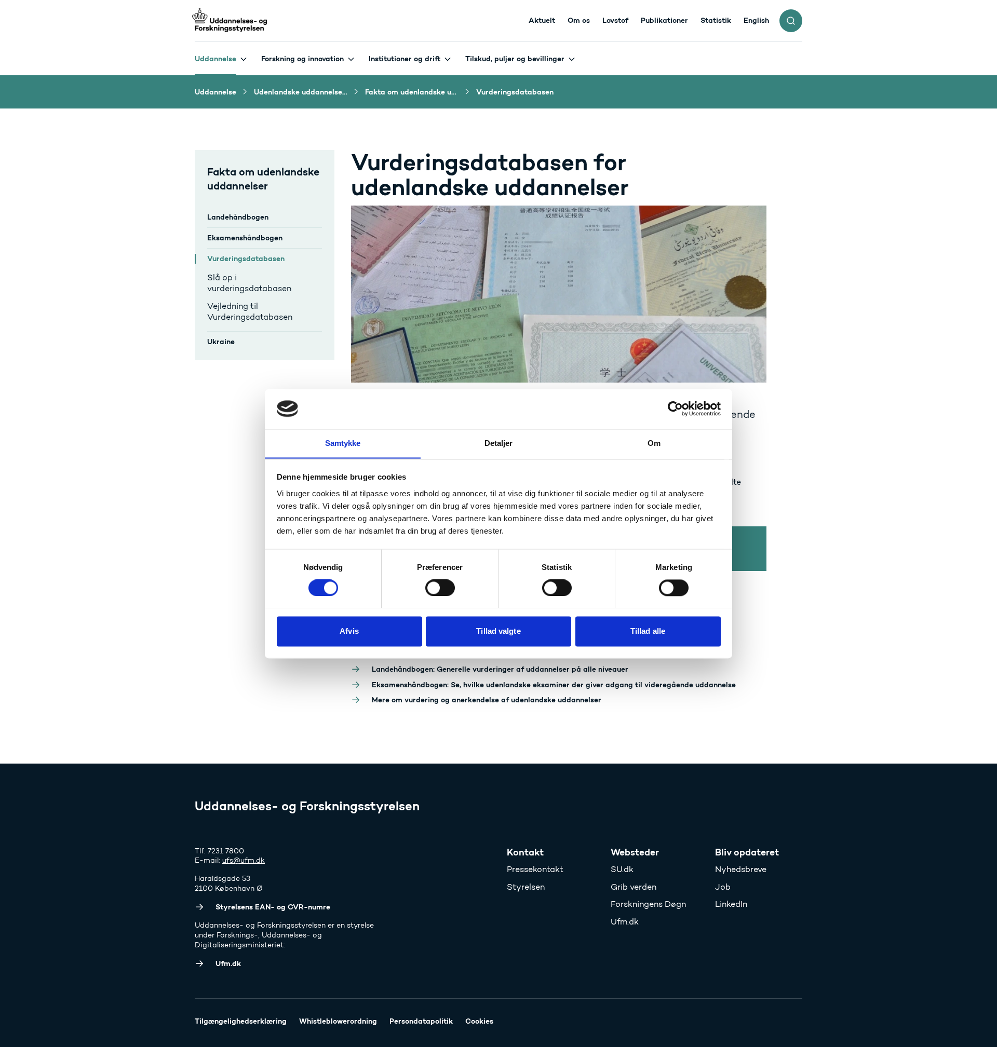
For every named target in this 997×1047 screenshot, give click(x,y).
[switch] (440, 587)
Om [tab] (654, 443)
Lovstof (615, 20)
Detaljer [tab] (498, 443)
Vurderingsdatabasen (246, 258)
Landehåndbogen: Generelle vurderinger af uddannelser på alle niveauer (500, 669)
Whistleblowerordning (338, 1021)
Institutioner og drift (404, 58)
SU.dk (622, 869)
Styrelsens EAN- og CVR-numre (272, 907)
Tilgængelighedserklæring (241, 1021)
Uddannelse (215, 58)
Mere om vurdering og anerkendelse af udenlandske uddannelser (486, 699)
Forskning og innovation (302, 58)
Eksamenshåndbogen (244, 237)
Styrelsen (526, 887)
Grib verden (633, 887)
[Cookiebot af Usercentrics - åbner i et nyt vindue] (675, 408)
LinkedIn (731, 904)
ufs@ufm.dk (243, 860)
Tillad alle (647, 631)
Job (723, 887)
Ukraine (221, 341)
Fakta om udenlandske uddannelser (263, 178)
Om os (579, 20)
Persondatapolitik (421, 1021)
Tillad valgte (498, 631)
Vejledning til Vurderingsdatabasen (249, 311)
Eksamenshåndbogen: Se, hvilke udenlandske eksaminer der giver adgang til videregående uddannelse (554, 684)
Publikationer (664, 20)
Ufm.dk (625, 922)
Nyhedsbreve (740, 869)
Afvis (349, 631)
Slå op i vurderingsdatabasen (249, 283)
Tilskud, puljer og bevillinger (514, 58)
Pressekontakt (535, 869)
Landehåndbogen (237, 217)
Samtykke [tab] (343, 443)
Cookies (479, 1021)
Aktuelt (542, 20)
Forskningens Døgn (648, 904)
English (756, 20)
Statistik (715, 20)
